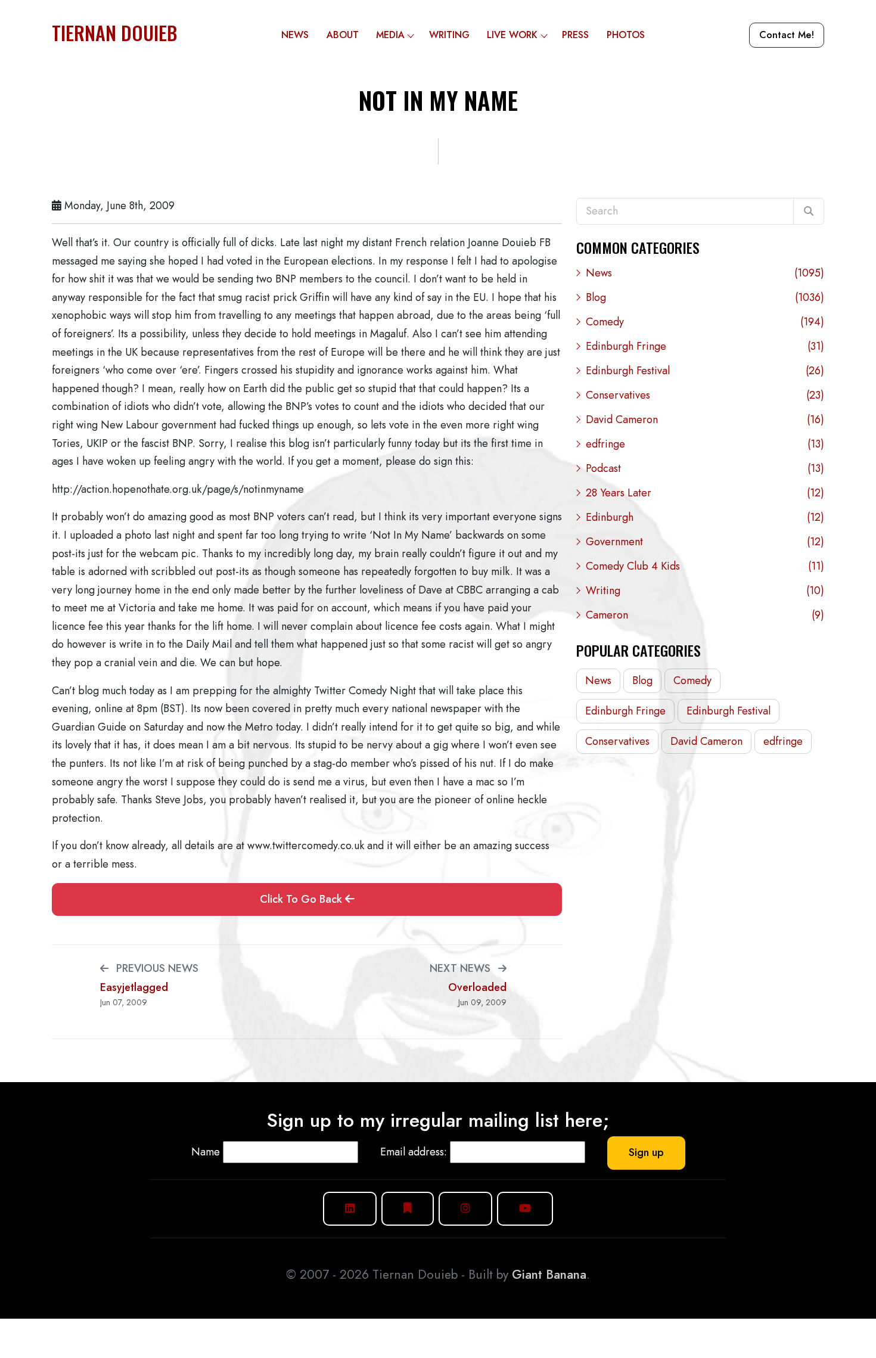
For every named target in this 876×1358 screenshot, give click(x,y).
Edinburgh (705, 517)
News (295, 35)
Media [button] (390, 35)
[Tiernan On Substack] (407, 1209)
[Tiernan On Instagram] (465, 1209)
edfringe (705, 444)
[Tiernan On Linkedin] (350, 1209)
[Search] (809, 211)
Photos (626, 35)
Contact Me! (786, 35)
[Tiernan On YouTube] (525, 1209)
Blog (705, 297)
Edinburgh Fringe (705, 346)
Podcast (705, 468)
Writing (449, 35)
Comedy (705, 322)
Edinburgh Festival (705, 370)
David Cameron (705, 419)
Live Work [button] (512, 35)
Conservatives (705, 395)
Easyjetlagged (134, 988)
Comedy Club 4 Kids (705, 566)
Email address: (413, 1152)
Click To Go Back (302, 899)
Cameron (705, 615)
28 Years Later (705, 493)
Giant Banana (549, 1275)
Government (705, 541)
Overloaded (477, 988)
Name (205, 1152)
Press (575, 35)
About (343, 35)
